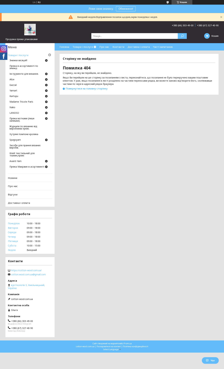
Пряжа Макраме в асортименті (27, 167)
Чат (213, 360)
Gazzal (13, 85)
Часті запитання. (163, 46)
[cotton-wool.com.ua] (30, 29)
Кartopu (14, 96)
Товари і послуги (82, 46)
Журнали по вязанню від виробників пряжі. (23, 127)
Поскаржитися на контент (109, 346)
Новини (12, 177)
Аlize (12, 79)
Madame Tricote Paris (21, 102)
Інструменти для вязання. (24, 74)
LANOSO (14, 113)
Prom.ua (128, 343)
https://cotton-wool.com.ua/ (26, 270)
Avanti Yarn (15, 161)
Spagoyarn (15, 140)
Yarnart (13, 90)
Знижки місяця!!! (18, 60)
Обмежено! (126, 9)
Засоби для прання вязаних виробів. (25, 146)
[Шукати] (182, 36)
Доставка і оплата (139, 46)
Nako (12, 107)
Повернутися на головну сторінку (87, 88)
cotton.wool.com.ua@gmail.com (28, 274)
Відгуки (12, 194)
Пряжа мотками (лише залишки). (22, 119)
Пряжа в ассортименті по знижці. (24, 67)
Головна (64, 46)
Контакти (118, 46)
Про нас (104, 46)
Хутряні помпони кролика (24, 134)
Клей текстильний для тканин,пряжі (22, 154)
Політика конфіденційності (135, 346)
